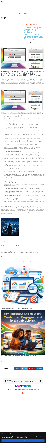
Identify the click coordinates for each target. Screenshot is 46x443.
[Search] (17, 245)
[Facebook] (1, 361)
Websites (34, 24)
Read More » (3, 262)
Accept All (23, 440)
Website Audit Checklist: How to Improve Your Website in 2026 (16, 308)
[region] (23, 437)
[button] (2, 2)
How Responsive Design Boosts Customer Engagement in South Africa (18, 355)
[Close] (44, 433)
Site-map (23, 396)
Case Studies (29, 24)
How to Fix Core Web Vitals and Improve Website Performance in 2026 (19, 261)
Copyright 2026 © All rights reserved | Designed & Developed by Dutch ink (23, 389)
